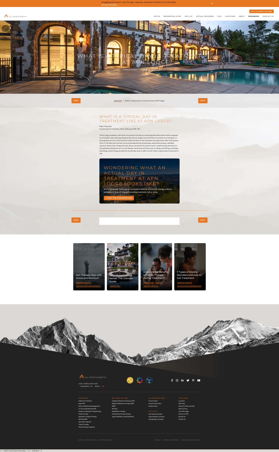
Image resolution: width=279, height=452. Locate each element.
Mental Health (84, 283)
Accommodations (157, 398)
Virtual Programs (205, 16)
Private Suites (153, 401)
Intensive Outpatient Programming (89, 411)
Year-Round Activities (155, 414)
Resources (253, 16)
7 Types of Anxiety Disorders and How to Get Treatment (189, 275)
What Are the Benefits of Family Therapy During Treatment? (156, 275)
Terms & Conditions (171, 440)
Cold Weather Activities (156, 419)
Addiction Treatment (85, 401)
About (242, 16)
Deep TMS (81, 403)
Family (159, 283)
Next (203, 101)
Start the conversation (119, 198)
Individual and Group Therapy (121, 414)
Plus (219, 16)
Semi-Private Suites (155, 403)
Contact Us (268, 16)
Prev (76, 101)
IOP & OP (189, 16)
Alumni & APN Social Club (186, 406)
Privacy (158, 440)
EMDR (114, 406)
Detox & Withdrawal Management (89, 406)
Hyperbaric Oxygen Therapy (87, 416)
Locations (230, 16)
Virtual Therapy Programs (86, 427)
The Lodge (183, 398)
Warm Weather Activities (157, 417)
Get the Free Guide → (110, 4)
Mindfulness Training (118, 411)
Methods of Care (120, 398)
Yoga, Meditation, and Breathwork (123, 416)
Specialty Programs (84, 422)
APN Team (182, 403)
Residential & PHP (172, 16)
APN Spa (114, 409)
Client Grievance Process (191, 440)
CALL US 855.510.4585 (261, 11)
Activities (153, 411)
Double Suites (153, 406)
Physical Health (130, 70)
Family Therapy (83, 414)
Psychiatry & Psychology (88, 286)
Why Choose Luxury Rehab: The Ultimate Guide (121, 278)
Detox (157, 16)
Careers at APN (183, 414)
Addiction (115, 286)
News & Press (183, 409)
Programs (83, 398)
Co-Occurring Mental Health (87, 409)
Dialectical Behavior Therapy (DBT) (123, 403)
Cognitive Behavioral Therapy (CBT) (123, 401)
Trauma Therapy (83, 424)
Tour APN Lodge (184, 411)
